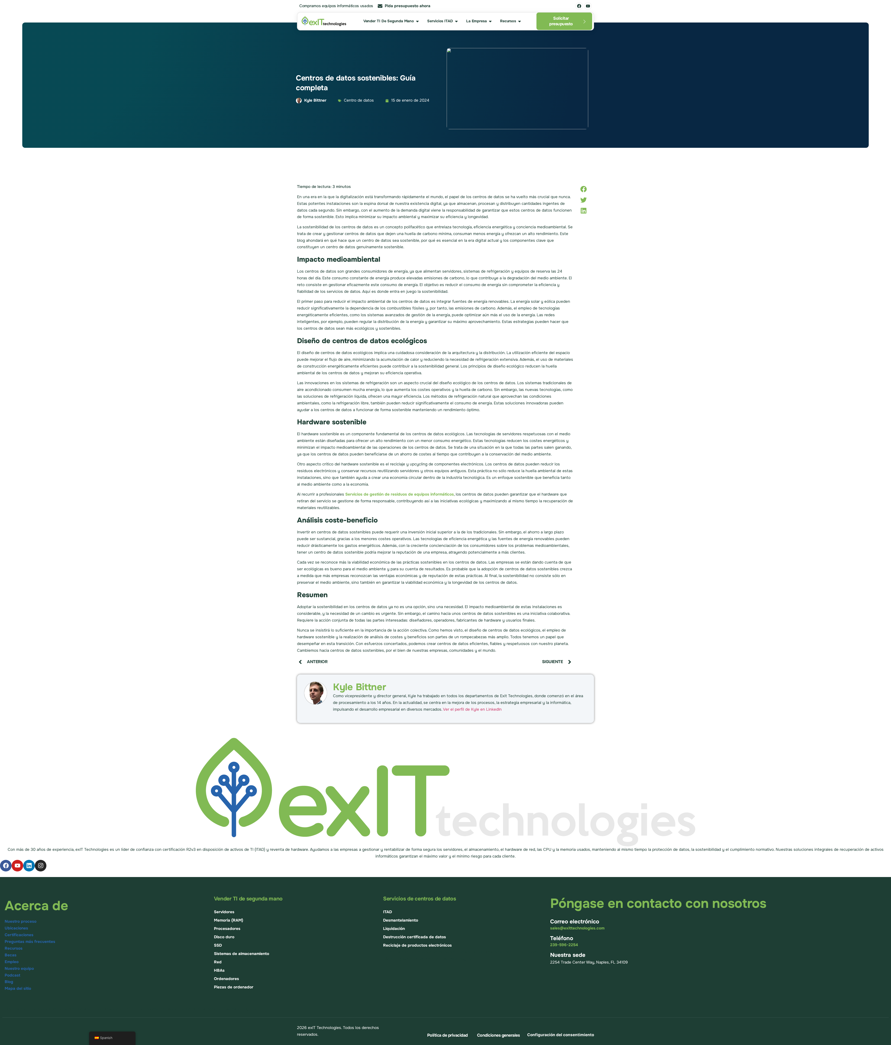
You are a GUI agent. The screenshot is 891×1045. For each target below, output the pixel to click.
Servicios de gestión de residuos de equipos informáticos (399, 494)
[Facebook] (579, 6)
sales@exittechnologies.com (577, 928)
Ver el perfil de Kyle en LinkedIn (472, 709)
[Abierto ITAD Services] (456, 21)
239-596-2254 (564, 944)
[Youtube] (588, 6)
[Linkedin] (29, 865)
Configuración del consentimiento (560, 1034)
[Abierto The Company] (490, 21)
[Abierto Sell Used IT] (417, 21)
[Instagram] (40, 865)
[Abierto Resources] (519, 21)
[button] (583, 189)
